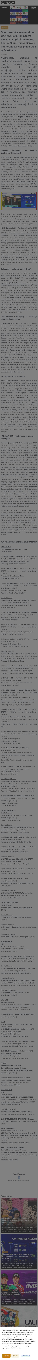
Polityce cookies (8, 1343)
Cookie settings (25, 1355)
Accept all (6, 1355)
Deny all (15, 1355)
